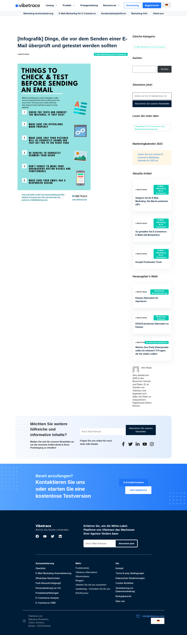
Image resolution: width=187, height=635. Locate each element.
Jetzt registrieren (138, 490)
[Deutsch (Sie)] (165, 5)
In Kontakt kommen (133, 482)
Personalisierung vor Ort (48, 588)
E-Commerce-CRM (45, 602)
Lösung (50, 5)
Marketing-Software (161, 318)
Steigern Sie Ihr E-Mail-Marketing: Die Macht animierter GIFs (151, 201)
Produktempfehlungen (47, 593)
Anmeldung (132, 5)
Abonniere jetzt (126, 543)
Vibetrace (158, 13)
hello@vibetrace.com (153, 616)
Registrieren (152, 5)
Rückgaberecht (123, 596)
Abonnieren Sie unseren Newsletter (152, 103)
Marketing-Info (139, 13)
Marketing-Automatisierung (38, 13)
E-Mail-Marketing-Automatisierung (53, 573)
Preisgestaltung (89, 5)
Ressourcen (109, 5)
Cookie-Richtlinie (124, 583)
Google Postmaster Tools (148, 262)
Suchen (164, 69)
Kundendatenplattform (113, 13)
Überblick (41, 568)
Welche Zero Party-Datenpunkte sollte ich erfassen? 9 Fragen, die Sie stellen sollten (152, 350)
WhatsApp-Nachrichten (48, 578)
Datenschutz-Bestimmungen (130, 578)
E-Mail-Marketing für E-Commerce (77, 13)
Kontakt (119, 568)
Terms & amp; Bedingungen (130, 573)
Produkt (67, 5)
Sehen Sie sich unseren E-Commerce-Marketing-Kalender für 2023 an (151, 157)
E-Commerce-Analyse (47, 597)
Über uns (120, 601)
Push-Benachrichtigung (48, 583)
